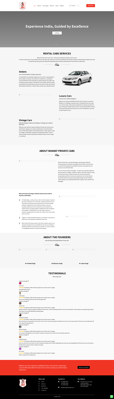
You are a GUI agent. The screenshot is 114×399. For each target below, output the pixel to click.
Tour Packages (45, 5)
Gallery (56, 5)
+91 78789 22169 (64, 384)
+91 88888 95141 (64, 381)
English (73, 5)
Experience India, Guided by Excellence (57, 26)
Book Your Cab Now (84, 367)
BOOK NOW (90, 5)
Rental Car (52, 5)
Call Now (57, 33)
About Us (39, 5)
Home (35, 5)
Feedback (62, 5)
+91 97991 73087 (64, 383)
